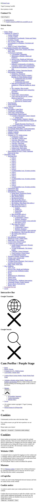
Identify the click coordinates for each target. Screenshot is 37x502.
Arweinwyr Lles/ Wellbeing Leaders (18, 271)
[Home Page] (5, 3)
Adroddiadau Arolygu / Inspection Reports (20, 70)
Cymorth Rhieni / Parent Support (17, 114)
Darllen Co (18, 209)
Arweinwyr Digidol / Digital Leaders (18, 256)
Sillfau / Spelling (20, 225)
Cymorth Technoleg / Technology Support (23, 125)
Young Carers (12, 277)
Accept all (10, 430)
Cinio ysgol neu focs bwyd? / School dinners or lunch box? (21, 97)
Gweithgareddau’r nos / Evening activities (23, 170)
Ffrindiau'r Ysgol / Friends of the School (19, 130)
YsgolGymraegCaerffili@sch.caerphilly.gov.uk (19, 22)
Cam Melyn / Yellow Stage (19, 138)
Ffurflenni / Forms (13, 133)
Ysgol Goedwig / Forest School (20, 253)
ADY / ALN (11, 267)
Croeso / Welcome (13, 35)
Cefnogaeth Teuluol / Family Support (18, 282)
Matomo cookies (10, 469)
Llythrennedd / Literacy (21, 217)
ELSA (10, 272)
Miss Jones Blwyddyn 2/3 (18, 204)
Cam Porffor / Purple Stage (19, 146)
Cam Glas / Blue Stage (17, 140)
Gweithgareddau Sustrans (18, 254)
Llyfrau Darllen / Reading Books (20, 149)
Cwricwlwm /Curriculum (15, 52)
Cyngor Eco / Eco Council (15, 243)
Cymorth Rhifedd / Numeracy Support (22, 119)
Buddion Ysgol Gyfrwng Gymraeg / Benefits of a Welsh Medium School (21, 76)
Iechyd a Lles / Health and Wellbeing (18, 269)
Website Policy (12, 399)
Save (16, 500)
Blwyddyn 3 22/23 (20, 222)
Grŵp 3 (13, 161)
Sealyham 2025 (12, 156)
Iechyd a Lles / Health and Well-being (22, 59)
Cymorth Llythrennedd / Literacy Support (23, 116)
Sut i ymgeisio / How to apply (19, 88)
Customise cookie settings (22, 430)
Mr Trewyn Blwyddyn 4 (18, 216)
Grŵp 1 (13, 158)
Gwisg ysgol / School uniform (20, 94)
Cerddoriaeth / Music (14, 259)
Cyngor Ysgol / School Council (17, 242)
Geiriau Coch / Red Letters (19, 148)
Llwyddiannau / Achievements (16, 237)
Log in (6, 288)
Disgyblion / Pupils (9, 154)
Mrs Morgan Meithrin (17, 195)
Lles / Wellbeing (9, 266)
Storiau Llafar (19, 117)
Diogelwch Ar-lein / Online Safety (17, 238)
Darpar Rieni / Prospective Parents (21, 193)
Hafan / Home (8, 31)
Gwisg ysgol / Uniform (14, 106)
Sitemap (6, 388)
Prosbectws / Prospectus (18, 73)
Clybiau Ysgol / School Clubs (16, 127)
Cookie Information (13, 398)
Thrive (10, 274)
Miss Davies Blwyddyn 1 (18, 200)
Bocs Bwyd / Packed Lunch (23, 101)
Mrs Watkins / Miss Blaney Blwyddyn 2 (22, 203)
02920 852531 (10, 20)
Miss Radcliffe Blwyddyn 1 (19, 201)
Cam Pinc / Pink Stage (17, 143)
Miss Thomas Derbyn (17, 196)
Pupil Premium (12, 103)
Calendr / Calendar (13, 132)
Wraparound (14, 93)
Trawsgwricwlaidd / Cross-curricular (25, 221)
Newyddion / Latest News (15, 109)
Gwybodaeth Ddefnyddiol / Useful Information (21, 128)
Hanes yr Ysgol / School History (17, 46)
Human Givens (12, 279)
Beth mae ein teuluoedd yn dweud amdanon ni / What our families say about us (23, 85)
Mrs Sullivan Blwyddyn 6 (18, 233)
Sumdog (17, 208)
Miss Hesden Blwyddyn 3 (18, 206)
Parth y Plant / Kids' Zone (15, 264)
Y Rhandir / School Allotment (19, 251)
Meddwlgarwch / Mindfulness (16, 275)
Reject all (3, 430)
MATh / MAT (12, 285)
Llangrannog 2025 (13, 188)
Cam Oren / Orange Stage (18, 145)
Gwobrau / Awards (13, 40)
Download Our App (10, 287)
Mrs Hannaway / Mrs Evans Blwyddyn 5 (23, 232)
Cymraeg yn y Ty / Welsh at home (17, 135)
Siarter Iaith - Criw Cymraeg (16, 240)
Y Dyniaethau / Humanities (19, 54)
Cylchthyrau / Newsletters (15, 111)
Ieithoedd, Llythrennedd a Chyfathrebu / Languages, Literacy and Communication (23, 64)
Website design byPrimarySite (13, 407)
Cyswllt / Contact (13, 36)
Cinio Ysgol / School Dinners (23, 99)
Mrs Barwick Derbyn (17, 198)
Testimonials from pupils (22, 82)
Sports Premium (12, 104)
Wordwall (18, 212)
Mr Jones (14, 235)
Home (6, 367)
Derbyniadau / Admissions (15, 72)
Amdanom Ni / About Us (11, 33)
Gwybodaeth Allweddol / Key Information (16, 48)
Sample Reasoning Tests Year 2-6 (24, 124)
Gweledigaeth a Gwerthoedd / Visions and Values (22, 38)
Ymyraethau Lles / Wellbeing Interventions (20, 280)
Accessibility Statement (14, 396)
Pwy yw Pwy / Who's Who (15, 41)
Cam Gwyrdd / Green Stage (19, 141)
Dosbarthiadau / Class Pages (16, 191)
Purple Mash (18, 211)
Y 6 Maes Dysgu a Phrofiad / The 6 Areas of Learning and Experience (20, 262)
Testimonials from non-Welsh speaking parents (23, 79)
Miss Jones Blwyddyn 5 (18, 224)
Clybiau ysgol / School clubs (16, 258)
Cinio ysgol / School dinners (16, 112)
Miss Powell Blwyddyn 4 (18, 214)
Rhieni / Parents (8, 107)
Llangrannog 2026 (13, 190)
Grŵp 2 (13, 159)
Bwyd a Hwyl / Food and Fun (16, 284)
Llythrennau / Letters (17, 137)
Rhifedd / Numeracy (21, 219)
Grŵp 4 (13, 162)
